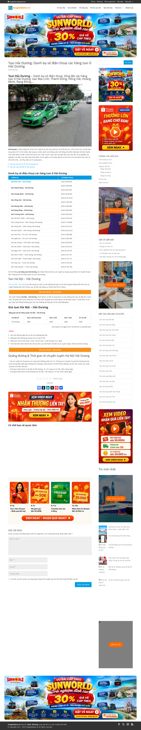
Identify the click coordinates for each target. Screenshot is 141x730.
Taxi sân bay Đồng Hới (107, 376)
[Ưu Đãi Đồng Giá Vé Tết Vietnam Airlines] (103, 550)
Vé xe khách (72, 8)
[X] (52, 388)
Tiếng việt (128, 2)
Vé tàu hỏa (61, 8)
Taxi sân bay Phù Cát (106, 345)
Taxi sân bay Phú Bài (106, 340)
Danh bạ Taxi (13, 70)
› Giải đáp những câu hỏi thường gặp (112, 257)
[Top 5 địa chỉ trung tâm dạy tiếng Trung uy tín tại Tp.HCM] (103, 561)
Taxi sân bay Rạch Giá (107, 402)
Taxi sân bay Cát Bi (106, 361)
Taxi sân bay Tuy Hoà (107, 381)
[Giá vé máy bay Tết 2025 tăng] (103, 538)
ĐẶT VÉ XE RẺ (116, 645)
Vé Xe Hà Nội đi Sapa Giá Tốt (119, 580)
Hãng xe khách (105, 172)
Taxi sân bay (108, 8)
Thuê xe (118, 8)
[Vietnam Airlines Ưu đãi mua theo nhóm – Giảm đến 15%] (103, 530)
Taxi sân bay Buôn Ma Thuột (109, 392)
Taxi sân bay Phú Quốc (107, 335)
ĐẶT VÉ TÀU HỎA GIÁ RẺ (115, 211)
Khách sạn (129, 8)
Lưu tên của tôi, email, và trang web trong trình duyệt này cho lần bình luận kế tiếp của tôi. (44, 579)
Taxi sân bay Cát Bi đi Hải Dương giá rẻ (24, 164)
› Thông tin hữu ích (106, 246)
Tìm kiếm (128, 62)
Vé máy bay (83, 8)
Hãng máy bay (105, 169)
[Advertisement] (50, 452)
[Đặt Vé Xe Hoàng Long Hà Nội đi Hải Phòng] (103, 572)
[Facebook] (39, 388)
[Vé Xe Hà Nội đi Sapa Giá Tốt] (103, 584)
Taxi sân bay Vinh (105, 371)
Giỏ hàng (100, 2)
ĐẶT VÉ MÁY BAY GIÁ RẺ (115, 285)
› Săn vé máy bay (105, 243)
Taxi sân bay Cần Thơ (107, 397)
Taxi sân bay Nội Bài (106, 320)
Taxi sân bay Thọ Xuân (107, 366)
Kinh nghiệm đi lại (105, 163)
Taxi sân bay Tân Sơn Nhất (109, 330)
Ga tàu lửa (102, 179)
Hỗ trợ (93, 2)
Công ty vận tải (104, 166)
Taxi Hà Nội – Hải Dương (18, 284)
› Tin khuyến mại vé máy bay (109, 253)
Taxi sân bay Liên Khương (108, 350)
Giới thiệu (120, 2)
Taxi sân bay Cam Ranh (107, 356)
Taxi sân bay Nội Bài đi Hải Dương (22, 167)
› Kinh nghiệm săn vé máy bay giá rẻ (112, 250)
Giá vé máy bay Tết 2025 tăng (119, 536)
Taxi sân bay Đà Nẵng (107, 325)
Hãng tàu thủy (105, 176)
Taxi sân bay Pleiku (106, 386)
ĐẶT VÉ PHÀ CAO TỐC (116, 499)
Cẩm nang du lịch (109, 2)
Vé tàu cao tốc (95, 8)
